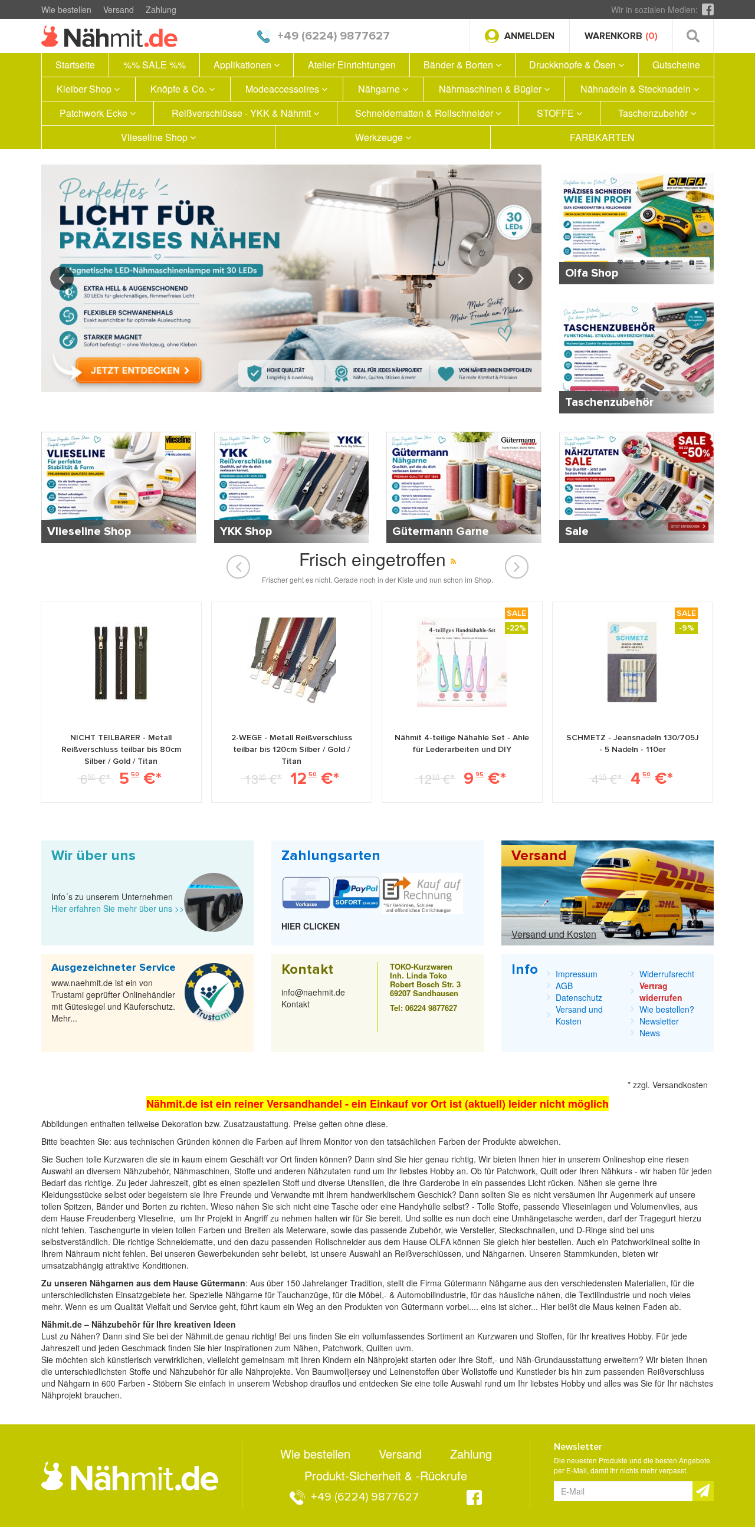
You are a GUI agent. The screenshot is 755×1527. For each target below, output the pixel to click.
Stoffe (507, 1206)
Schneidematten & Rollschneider (425, 113)
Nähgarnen (502, 1253)
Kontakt (295, 1004)
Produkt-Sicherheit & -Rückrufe (385, 1475)
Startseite (75, 64)
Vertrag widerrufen (660, 991)
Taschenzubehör (654, 113)
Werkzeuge (380, 137)
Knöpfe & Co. (179, 89)
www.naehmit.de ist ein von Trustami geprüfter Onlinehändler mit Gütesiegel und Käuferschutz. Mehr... (113, 1000)
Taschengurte (116, 1230)
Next (521, 278)
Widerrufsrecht (666, 974)
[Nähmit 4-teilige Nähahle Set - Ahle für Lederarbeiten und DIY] (462, 662)
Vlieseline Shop (155, 137)
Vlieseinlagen (588, 1206)
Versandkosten (680, 1085)
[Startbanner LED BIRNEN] (291, 278)
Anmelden (529, 36)
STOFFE (556, 113)
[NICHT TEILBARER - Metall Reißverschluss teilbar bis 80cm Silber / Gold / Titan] (121, 662)
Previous (62, 278)
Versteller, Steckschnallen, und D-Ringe (533, 1230)
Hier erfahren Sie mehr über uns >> (117, 908)
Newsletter (659, 1021)
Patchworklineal (641, 1241)
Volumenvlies (655, 1206)
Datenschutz (579, 997)
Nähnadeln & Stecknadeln (636, 89)
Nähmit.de (204, 1336)
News (649, 1033)
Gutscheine (676, 64)
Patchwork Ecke (95, 113)
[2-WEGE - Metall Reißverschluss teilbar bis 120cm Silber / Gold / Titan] (291, 662)
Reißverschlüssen (428, 1253)
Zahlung (161, 9)
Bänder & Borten (459, 64)
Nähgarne (380, 89)
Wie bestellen (66, 9)
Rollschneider (341, 1241)
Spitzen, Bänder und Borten (115, 1206)
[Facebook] (708, 9)
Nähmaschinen (201, 1171)
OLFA (441, 1241)
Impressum (577, 974)
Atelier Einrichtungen (352, 64)
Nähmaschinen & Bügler (491, 89)
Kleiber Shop (85, 89)
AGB (564, 985)
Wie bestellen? (666, 1009)
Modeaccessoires (283, 89)
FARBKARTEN (602, 137)
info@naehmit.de (313, 992)
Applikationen (244, 64)
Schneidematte (185, 1241)
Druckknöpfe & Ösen (573, 64)
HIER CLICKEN (310, 926)
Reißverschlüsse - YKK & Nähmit (242, 113)
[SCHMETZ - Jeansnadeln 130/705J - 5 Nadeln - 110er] (632, 662)
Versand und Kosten (553, 934)
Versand (118, 9)
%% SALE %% (154, 64)
